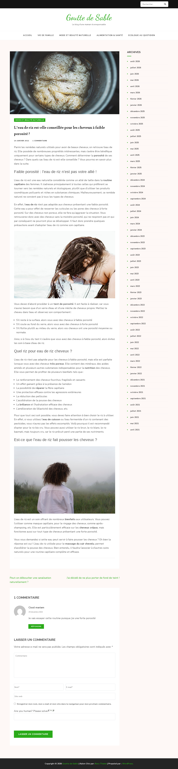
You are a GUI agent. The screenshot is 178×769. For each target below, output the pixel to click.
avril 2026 (134, 86)
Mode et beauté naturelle (75, 35)
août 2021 (135, 404)
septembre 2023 (138, 248)
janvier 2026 (136, 105)
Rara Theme (101, 763)
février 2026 (135, 99)
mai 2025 (134, 148)
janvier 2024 (136, 230)
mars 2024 (135, 223)
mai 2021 (134, 423)
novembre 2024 (137, 186)
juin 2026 (134, 74)
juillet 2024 (135, 211)
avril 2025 (134, 155)
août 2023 (135, 255)
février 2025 (135, 167)
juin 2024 (134, 217)
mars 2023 (135, 286)
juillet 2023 (135, 261)
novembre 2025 (137, 117)
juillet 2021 (135, 411)
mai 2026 (134, 80)
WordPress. (127, 763)
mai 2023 (134, 273)
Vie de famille (46, 35)
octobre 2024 (136, 192)
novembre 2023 (137, 242)
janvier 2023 (136, 298)
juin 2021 (134, 417)
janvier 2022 (136, 373)
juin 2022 (134, 342)
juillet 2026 (135, 67)
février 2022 (135, 367)
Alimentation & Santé (110, 35)
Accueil (27, 35)
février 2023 (135, 292)
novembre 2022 (137, 311)
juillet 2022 (135, 336)
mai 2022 (134, 348)
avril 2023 (134, 280)
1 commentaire (40, 141)
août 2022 (135, 330)
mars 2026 (135, 92)
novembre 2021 (137, 386)
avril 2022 (134, 354)
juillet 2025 (135, 136)
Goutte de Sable (89, 17)
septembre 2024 (138, 198)
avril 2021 (134, 429)
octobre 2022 (136, 317)
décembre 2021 (137, 379)
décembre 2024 (137, 180)
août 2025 (135, 130)
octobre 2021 (136, 392)
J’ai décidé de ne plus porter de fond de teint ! (93, 577)
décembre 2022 (137, 305)
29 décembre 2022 (36, 612)
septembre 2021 (138, 398)
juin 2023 (134, 267)
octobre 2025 (136, 124)
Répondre (36, 626)
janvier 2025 (136, 173)
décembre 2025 (137, 111)
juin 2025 (134, 142)
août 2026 (135, 61)
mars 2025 (135, 161)
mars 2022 (135, 361)
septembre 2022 (138, 323)
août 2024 (135, 205)
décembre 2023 (137, 236)
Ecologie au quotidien (141, 35)
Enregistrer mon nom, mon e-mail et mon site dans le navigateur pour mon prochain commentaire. (64, 704)
